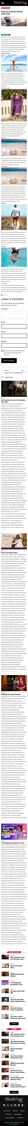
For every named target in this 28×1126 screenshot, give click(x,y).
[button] (2, 35)
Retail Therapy (13, 1083)
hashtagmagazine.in (14, 1124)
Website (3, 341)
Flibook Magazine (18, 1114)
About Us (22, 1111)
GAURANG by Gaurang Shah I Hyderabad (10, 694)
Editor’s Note (8, 1114)
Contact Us (15, 1111)
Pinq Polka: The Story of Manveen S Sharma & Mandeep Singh (17, 1072)
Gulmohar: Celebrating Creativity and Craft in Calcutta (17, 1086)
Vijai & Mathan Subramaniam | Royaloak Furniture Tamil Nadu (17, 1042)
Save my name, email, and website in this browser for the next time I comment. (14, 353)
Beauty (3, 8)
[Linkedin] (23, 1106)
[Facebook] (4, 1106)
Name (3, 322)
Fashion (7, 8)
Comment (5, 309)
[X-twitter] (8, 1106)
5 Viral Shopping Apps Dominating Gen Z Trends (12, 843)
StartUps (12, 1054)
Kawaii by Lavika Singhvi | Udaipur (9, 552)
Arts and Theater (14, 1076)
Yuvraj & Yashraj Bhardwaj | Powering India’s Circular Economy (16, 1057)
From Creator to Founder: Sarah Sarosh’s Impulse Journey (18, 1017)
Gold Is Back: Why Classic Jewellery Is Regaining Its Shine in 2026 (16, 1010)
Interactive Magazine (9, 1117)
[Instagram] (12, 1106)
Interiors (12, 1039)
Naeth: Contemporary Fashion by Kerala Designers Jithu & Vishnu (17, 959)
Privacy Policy (7, 1111)
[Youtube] (19, 1106)
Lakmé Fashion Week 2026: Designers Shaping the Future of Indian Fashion (17, 1001)
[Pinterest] (15, 1106)
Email (3, 331)
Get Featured (20, 1117)
